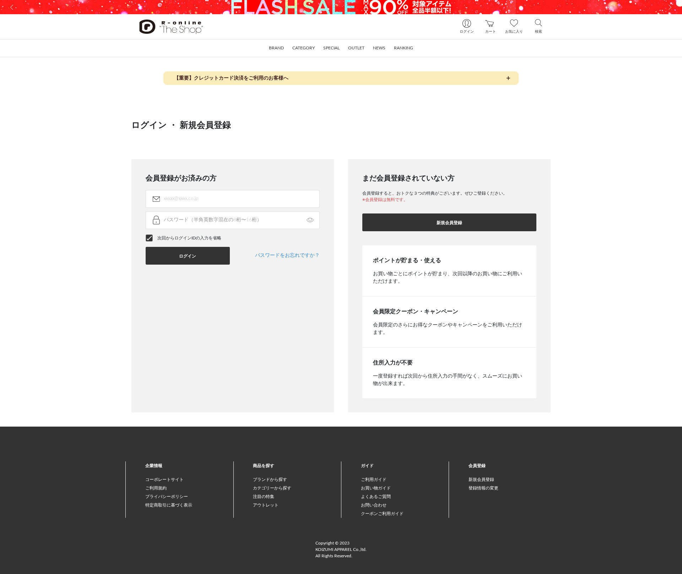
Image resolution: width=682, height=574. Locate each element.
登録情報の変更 (483, 488)
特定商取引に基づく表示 (168, 505)
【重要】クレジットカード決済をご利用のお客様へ (231, 78)
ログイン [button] (187, 256)
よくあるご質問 (376, 496)
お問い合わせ (373, 505)
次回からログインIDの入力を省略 (189, 238)
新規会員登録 (449, 223)
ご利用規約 (156, 488)
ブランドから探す (270, 479)
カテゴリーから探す (272, 488)
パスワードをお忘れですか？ (287, 255)
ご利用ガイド (373, 479)
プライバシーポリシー (166, 496)
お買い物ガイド (376, 488)
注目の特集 (263, 496)
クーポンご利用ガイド (382, 513)
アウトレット (265, 505)
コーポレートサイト (164, 479)
